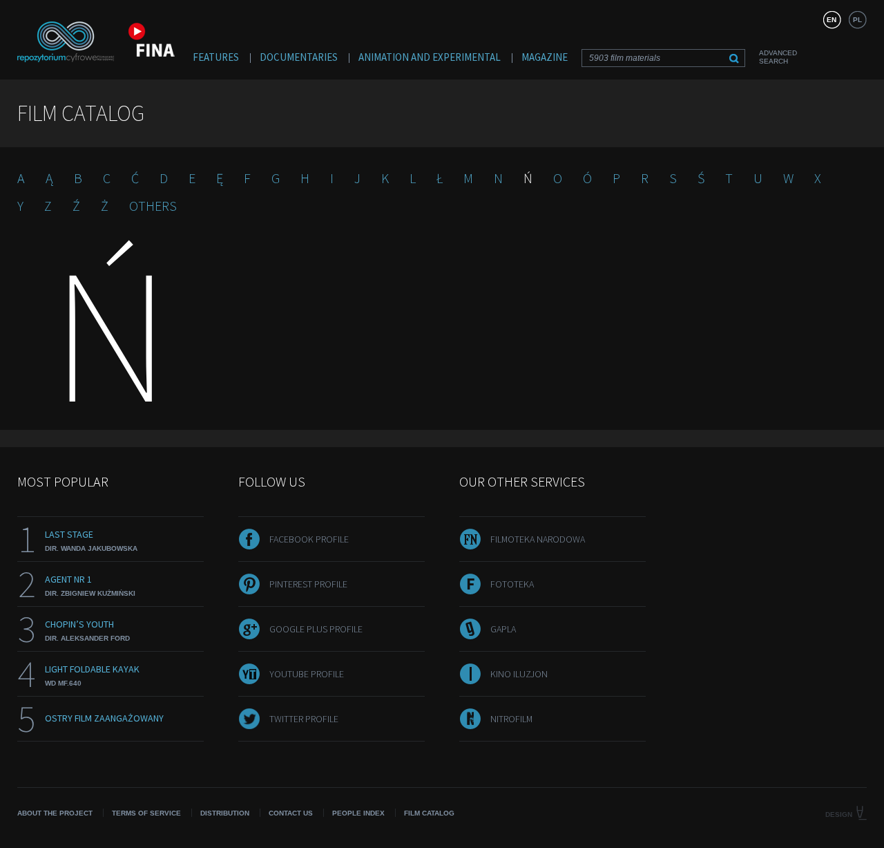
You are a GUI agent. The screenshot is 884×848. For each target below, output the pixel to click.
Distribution (224, 813)
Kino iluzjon (519, 674)
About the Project (55, 813)
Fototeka (512, 584)
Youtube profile (306, 674)
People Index (358, 813)
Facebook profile (309, 539)
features (216, 57)
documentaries (299, 57)
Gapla (503, 629)
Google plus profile (316, 629)
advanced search (778, 57)
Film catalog (429, 813)
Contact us (291, 813)
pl (857, 19)
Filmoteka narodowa (537, 539)
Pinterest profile (308, 584)
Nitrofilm (511, 719)
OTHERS (153, 205)
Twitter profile (303, 719)
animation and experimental (429, 57)
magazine (544, 57)
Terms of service (146, 813)
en (831, 19)
